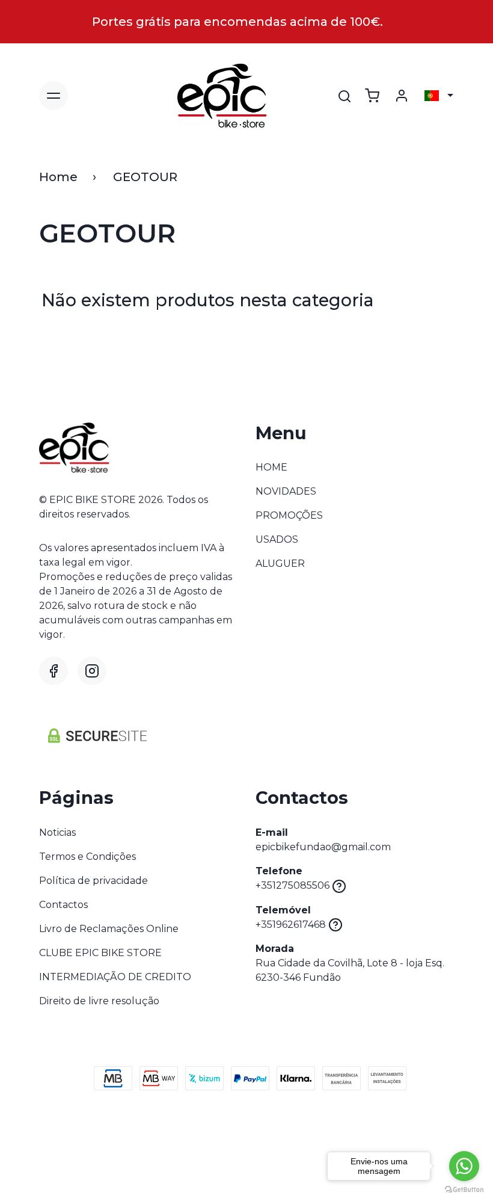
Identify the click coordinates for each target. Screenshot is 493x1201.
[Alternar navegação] (53, 95)
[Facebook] (53, 670)
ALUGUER (280, 563)
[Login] (401, 95)
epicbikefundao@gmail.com (323, 847)
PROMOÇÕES (289, 515)
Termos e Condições (87, 856)
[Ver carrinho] (372, 95)
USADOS (277, 539)
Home (58, 177)
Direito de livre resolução (99, 1001)
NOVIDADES (286, 491)
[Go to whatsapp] (464, 1166)
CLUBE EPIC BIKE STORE (100, 953)
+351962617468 (291, 924)
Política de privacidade (93, 880)
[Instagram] (92, 670)
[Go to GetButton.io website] (464, 1189)
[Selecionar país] (439, 96)
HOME (271, 467)
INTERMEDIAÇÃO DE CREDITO (115, 977)
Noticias (57, 832)
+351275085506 (292, 885)
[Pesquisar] (344, 96)
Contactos (63, 904)
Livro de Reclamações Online (109, 928)
